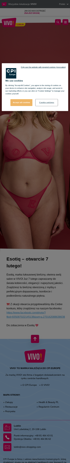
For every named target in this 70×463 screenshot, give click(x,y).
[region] (35, 87)
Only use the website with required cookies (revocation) (43, 67)
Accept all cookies (21, 102)
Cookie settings (46, 102)
